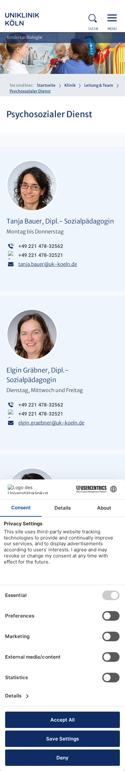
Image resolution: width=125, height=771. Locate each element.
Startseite (46, 85)
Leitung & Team (98, 85)
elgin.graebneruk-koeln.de (51, 423)
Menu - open (113, 17)
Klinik (70, 85)
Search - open (94, 17)
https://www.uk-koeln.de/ (30, 19)
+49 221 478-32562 (40, 246)
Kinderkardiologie (24, 37)
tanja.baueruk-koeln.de (47, 264)
